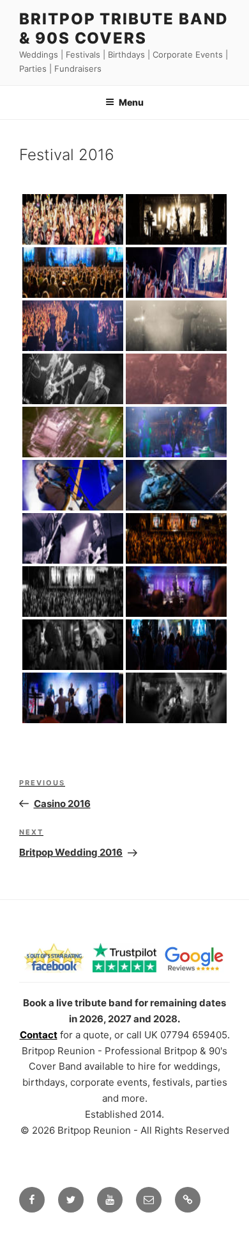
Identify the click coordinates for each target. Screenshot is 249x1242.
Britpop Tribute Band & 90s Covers (124, 28)
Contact (38, 1035)
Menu (131, 102)
